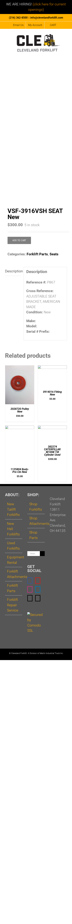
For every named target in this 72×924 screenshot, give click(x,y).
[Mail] (29, 598)
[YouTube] (37, 580)
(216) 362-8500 (18, 17)
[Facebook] (29, 580)
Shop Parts (33, 535)
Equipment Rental (14, 560)
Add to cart (19, 240)
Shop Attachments (36, 521)
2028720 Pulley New (20, 410)
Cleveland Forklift (19, 653)
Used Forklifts (13, 545)
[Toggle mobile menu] (65, 55)
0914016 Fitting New (52, 393)
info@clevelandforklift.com (46, 17)
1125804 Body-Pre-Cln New (20, 471)
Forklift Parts (37, 254)
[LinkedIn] (37, 589)
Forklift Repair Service (12, 605)
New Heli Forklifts (13, 529)
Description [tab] (13, 271)
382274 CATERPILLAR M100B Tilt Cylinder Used (52, 450)
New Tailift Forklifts (13, 509)
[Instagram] (29, 589)
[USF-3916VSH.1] (36, 137)
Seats (54, 254)
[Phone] (37, 598)
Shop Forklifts (35, 506)
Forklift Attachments (14, 574)
